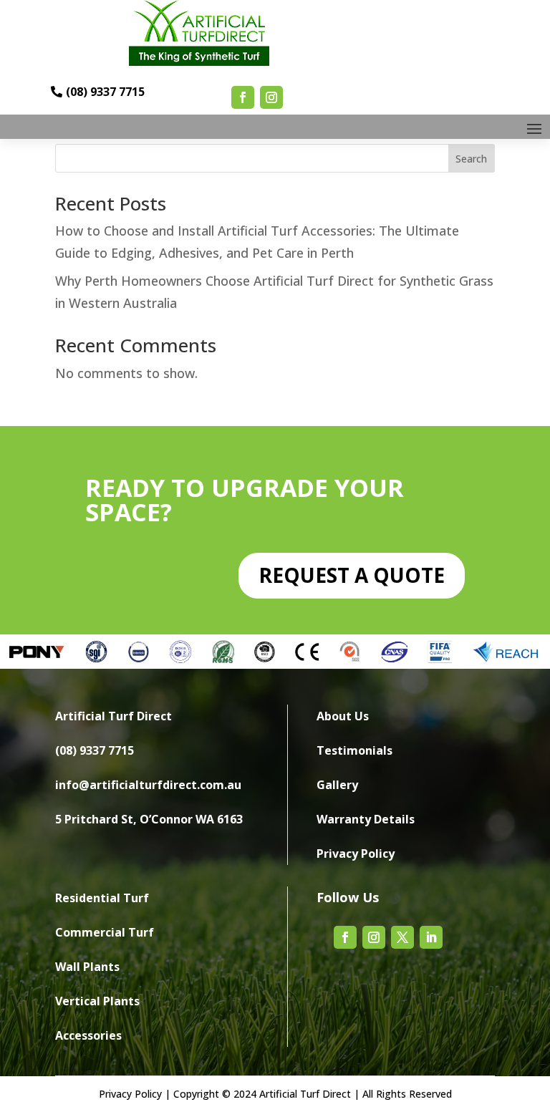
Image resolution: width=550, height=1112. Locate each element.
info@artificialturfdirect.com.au (148, 785)
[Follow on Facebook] (242, 97)
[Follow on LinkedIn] (431, 937)
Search (471, 158)
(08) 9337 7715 (105, 92)
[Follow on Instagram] (271, 97)
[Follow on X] (402, 937)
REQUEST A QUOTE (352, 575)
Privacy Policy (130, 1094)
